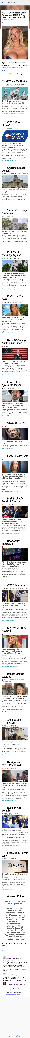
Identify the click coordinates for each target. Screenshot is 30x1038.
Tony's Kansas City (9, 2)
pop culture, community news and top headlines (14, 67)
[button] (3, 22)
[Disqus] (15, 975)
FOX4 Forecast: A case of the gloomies (15, 902)
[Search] (28, 2)
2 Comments (11, 19)
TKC (10, 74)
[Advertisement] (15, 1016)
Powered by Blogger (16, 1036)
